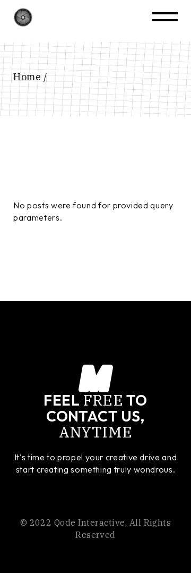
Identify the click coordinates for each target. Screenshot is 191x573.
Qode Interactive (89, 522)
